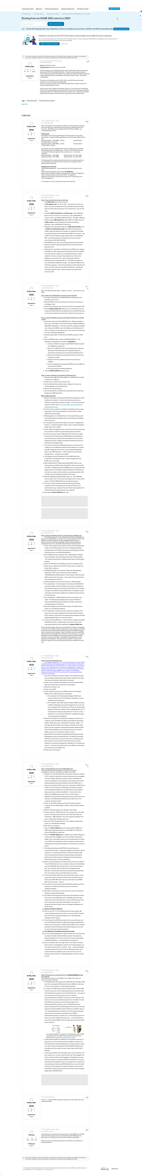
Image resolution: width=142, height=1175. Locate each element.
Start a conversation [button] (55, 24)
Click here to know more (121, 29)
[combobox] (34, 24)
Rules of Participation (47, 1169)
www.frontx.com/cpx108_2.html (65, 1037)
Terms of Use (34, 1169)
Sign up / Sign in (114, 8)
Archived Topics (39, 14)
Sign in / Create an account (49, 44)
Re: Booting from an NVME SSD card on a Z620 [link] (76, 14)
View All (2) (24, 104)
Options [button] (118, 18)
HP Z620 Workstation (32, 100)
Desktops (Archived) (53, 14)
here (56, 58)
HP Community (26, 14)
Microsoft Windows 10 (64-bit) (47, 100)
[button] (87, 61)
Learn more (64, 44)
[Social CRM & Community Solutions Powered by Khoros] (104, 1168)
